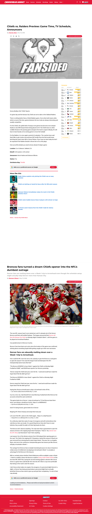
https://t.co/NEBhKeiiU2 (39, 402)
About (11, 500)
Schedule (38, 2)
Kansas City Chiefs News (21, 217)
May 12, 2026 (33, 391)
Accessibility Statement (16, 506)
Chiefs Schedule (19, 489)
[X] (80, 2)
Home (11, 217)
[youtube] (83, 2)
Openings (32, 500)
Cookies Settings (48, 506)
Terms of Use (47, 503)
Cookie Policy (62, 503)
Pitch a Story (13, 503)
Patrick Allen (13, 32)
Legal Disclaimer (77, 503)
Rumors (32, 2)
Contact (45, 500)
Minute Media (10, 509)
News (27, 2)
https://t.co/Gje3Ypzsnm (44, 416)
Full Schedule (65, 137)
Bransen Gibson (14, 278)
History (56, 2)
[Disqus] (49, 239)
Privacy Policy (33, 503)
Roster (51, 2)
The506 (22, 162)
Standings (45, 2)
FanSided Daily (77, 500)
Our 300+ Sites (62, 500)
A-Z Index (32, 506)
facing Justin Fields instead (46, 457)
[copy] (19, 36)
